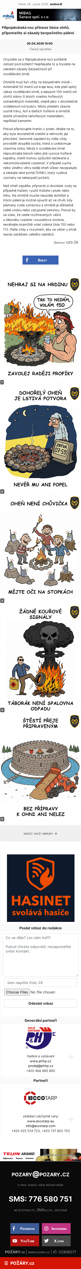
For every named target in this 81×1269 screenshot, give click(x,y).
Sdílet (42, 260)
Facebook (27, 1228)
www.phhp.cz (40, 1061)
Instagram (59, 1228)
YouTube (27, 1241)
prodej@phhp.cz (40, 1066)
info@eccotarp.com (41, 1126)
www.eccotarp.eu (40, 1121)
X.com (59, 1241)
